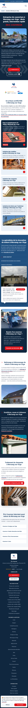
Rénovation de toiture (14, 588)
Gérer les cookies (14, 693)
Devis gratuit (14, 578)
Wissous (14, 670)
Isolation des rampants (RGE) (14, 606)
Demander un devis (13, 74)
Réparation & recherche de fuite (14, 590)
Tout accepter (20, 704)
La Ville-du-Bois (14, 679)
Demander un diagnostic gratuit (13, 483)
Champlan (14, 676)
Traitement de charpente (14, 613)
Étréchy (14, 631)
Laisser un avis (14, 571)
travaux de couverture (6, 431)
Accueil (3, 10)
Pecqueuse (14, 673)
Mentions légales (14, 690)
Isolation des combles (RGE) (14, 604)
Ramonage (14, 611)
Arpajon (14, 622)
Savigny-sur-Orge (14, 634)
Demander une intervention (13, 348)
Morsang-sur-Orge (14, 637)
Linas (14, 620)
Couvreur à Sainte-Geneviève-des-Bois (12, 531)
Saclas (14, 667)
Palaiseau (14, 646)
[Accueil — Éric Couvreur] (4, 6)
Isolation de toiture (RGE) (14, 602)
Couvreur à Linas (7, 541)
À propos (14, 686)
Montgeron (14, 628)
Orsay (14, 655)
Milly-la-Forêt (14, 643)
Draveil (14, 661)
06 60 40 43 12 (15, 69)
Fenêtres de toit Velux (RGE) (14, 599)
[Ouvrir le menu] (25, 6)
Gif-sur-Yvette (14, 658)
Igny (14, 652)
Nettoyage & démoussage (14, 593)
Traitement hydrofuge (14, 597)
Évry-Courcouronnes (14, 664)
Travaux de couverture (14, 586)
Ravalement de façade (14, 608)
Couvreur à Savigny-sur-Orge (10, 526)
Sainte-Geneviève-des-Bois (14, 649)
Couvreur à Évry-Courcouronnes (10, 536)
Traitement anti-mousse (14, 595)
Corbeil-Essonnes (14, 625)
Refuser (8, 704)
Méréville (14, 640)
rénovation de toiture (9, 252)
